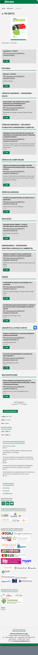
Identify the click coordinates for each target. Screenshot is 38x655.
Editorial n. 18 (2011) (9, 74)
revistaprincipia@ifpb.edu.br (21, 641)
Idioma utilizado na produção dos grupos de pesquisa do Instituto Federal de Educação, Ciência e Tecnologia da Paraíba (19, 382)
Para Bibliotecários (7, 493)
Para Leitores (6, 488)
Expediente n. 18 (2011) (10, 51)
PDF (7, 61)
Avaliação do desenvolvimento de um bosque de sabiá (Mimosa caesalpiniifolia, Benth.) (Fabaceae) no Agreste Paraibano (19, 135)
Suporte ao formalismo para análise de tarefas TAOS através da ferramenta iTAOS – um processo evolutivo (18, 167)
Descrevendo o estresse (9, 446)
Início (3, 8)
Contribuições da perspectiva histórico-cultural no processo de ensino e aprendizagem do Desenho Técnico (19, 306)
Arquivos (10, 8)
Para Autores (6, 490)
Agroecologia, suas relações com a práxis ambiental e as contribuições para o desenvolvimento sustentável (16, 103)
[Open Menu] (2, 2)
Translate (24, 404)
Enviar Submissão (10, 411)
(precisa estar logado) (21, 577)
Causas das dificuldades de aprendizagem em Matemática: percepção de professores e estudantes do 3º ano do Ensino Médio (18, 459)
